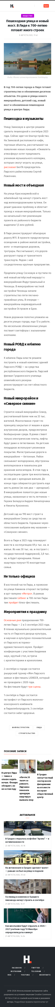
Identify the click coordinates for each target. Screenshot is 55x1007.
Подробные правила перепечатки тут (31, 1002)
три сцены (34, 686)
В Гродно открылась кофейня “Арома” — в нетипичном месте (27, 840)
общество (28, 16)
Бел (46, 6)
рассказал (10, 167)
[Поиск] (37, 6)
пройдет (14, 602)
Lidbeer (21, 598)
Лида (39, 728)
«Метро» (27, 593)
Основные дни (12, 620)
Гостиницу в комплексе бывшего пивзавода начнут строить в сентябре (25, 898)
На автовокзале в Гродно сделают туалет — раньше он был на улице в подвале (26, 869)
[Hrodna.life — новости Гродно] (12, 6)
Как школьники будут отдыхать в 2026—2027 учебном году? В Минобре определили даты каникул (25, 929)
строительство (27, 733)
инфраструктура (20, 728)
